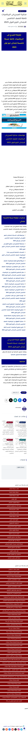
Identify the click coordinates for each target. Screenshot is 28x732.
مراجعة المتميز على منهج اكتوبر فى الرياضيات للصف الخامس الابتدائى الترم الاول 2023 (13, 246)
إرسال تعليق (20, 467)
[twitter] (15, 729)
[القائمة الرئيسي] (25, 3)
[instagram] (18, 729)
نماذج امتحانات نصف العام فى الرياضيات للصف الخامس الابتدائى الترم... (21, 450)
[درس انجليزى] (14, 3)
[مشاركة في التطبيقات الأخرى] (6, 400)
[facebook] (9, 729)
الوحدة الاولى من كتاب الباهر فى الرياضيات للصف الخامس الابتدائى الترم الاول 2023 (13, 298)
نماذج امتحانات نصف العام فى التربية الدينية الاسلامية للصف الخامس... (8, 450)
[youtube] (12, 729)
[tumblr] (3, 729)
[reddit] (6, 729)
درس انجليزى (6, 726)
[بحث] (2, 3)
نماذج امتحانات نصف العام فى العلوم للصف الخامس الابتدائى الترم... (8, 432)
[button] (20, 400)
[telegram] (21, 729)
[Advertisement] (14, 67)
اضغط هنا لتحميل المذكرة (19, 354)
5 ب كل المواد (22, 11)
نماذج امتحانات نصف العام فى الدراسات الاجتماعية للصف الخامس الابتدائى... (21, 433)
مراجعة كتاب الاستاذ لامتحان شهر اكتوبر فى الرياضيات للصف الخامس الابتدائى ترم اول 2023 (14, 238)
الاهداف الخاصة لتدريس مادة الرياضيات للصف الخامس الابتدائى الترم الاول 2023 (13, 255)
